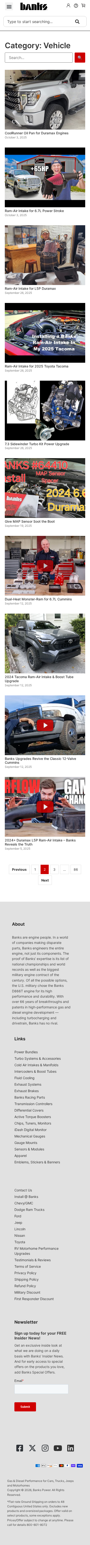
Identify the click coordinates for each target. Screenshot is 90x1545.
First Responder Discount (34, 1299)
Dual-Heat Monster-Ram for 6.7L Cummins (38, 599)
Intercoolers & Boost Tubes (35, 1071)
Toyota (19, 1242)
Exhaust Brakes (26, 1091)
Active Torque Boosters (32, 1117)
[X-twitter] (32, 1448)
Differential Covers (28, 1110)
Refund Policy (25, 1286)
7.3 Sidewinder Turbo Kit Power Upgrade (37, 444)
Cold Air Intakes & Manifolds (36, 1065)
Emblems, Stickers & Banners (37, 1162)
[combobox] (45, 21)
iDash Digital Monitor (30, 1130)
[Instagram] (45, 1448)
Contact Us (23, 1190)
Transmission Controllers (33, 1104)
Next (45, 880)
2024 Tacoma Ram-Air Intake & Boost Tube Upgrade (39, 679)
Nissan (19, 1235)
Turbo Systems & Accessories (37, 1058)
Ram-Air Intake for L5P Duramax (30, 288)
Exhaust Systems (27, 1084)
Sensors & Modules (29, 1149)
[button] (9, 6)
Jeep (18, 1222)
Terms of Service (27, 1266)
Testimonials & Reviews (32, 1260)
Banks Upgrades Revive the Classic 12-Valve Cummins (40, 761)
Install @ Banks (26, 1197)
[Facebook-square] (20, 1448)
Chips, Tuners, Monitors (32, 1123)
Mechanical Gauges (29, 1136)
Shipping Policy (26, 1279)
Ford (17, 1216)
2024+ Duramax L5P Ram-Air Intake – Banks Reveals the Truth (40, 842)
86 (76, 869)
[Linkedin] (70, 1448)
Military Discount (27, 1292)
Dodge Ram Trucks (29, 1210)
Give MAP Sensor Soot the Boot (30, 521)
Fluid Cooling (24, 1078)
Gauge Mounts (25, 1143)
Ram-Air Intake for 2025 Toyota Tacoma (36, 366)
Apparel (20, 1156)
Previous (19, 869)
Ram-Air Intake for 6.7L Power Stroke (34, 211)
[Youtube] (58, 1448)
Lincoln (19, 1229)
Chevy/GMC (23, 1203)
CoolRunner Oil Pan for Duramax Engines (37, 133)
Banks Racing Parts (29, 1097)
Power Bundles (26, 1052)
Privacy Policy (25, 1273)
